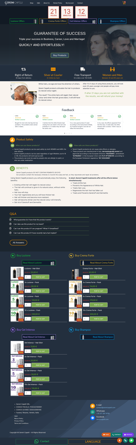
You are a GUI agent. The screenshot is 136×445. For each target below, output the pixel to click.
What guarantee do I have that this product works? (32, 220)
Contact (80, 3)
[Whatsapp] (92, 412)
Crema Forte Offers (57, 21)
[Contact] (36, 441)
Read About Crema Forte (101, 263)
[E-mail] (92, 406)
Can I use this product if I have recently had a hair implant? (35, 233)
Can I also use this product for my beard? (29, 224)
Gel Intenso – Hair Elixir (34, 343)
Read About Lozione (32, 263)
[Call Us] (125, 440)
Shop (31, 3)
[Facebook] (92, 417)
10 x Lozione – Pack (32, 310)
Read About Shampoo (103, 337)
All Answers (18, 242)
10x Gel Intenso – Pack (34, 384)
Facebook (100, 417)
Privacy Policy (18, 421)
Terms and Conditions (21, 423)
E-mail (98, 405)
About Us (47, 3)
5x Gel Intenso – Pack (33, 371)
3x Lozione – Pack (32, 282)
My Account (70, 3)
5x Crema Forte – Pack (92, 296)
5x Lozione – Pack (32, 296)
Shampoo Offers (117, 21)
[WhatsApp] (131, 440)
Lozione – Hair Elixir (32, 268)
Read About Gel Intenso (34, 337)
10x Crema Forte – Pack (92, 310)
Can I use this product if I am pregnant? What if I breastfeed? (36, 228)
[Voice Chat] (119, 440)
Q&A (38, 3)
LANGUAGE (93, 441)
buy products (59, 55)
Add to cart (40, 277)
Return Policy (57, 3)
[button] (12, 122)
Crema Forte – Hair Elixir (92, 268)
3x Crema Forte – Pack (92, 282)
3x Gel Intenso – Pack (33, 357)
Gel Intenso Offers (78, 21)
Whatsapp (100, 411)
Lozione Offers (17, 21)
